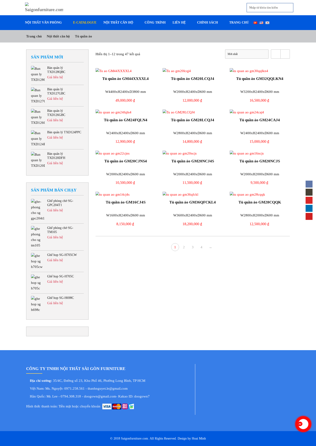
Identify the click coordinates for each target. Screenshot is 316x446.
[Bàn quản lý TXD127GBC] (38, 95)
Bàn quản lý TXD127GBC (56, 91)
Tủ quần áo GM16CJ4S (126, 202)
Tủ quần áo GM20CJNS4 (125, 161)
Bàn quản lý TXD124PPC (64, 132)
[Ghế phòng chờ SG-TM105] (38, 237)
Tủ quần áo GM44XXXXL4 (125, 78)
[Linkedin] (309, 208)
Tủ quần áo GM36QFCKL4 (192, 202)
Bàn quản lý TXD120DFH (56, 156)
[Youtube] (309, 200)
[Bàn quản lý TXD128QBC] (38, 74)
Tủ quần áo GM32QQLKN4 (259, 78)
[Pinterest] (309, 216)
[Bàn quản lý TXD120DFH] (38, 160)
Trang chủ (34, 36)
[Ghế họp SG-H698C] (38, 304)
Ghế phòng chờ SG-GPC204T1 (60, 203)
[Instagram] (309, 192)
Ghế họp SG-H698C (60, 298)
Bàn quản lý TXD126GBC (56, 113)
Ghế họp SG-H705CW (62, 255)
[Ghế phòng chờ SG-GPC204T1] (38, 210)
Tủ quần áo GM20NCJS (259, 161)
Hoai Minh (198, 438)
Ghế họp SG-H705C (60, 276)
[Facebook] (309, 184)
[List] (285, 54)
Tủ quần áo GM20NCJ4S (192, 161)
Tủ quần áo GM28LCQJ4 (192, 120)
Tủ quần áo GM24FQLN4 (125, 120)
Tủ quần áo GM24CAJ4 (259, 120)
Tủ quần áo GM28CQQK (260, 202)
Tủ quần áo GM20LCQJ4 (192, 78)
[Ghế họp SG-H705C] (38, 282)
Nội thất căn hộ (58, 36)
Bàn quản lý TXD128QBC (56, 70)
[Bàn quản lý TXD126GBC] (38, 117)
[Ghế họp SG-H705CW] (38, 261)
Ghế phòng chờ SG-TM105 (60, 230)
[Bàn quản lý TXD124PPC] (38, 138)
